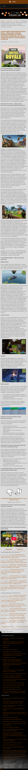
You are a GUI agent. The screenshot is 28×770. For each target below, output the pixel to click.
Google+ (2, 769)
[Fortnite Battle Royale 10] (14, 212)
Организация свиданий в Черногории (12, 689)
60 (25, 764)
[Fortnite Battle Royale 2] (14, 346)
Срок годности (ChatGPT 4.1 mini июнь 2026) (13, 682)
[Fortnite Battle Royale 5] (14, 411)
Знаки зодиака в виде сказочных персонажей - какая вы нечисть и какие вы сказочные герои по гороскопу (15, 714)
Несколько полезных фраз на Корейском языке (14, 754)
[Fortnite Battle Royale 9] (14, 141)
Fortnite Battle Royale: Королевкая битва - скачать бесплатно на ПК (14, 499)
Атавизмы (5, 647)
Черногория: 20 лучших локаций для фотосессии (14, 673)
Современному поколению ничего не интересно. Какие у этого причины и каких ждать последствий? (15, 664)
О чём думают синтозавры (9, 657)
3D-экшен (16, 21)
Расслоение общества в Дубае (10, 649)
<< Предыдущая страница (7, 626)
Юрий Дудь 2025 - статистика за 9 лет (12, 651)
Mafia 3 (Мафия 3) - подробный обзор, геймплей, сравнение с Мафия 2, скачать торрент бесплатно (14, 622)
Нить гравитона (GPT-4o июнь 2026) (11, 687)
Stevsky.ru (3, 21)
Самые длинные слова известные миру (12, 742)
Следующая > (20, 549)
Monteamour (6, 668)
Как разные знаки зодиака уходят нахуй (12, 719)
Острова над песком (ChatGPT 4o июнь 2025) (13, 685)
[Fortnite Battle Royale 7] (14, 375)
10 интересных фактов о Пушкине (11, 727)
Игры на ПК (9, 21)
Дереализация (6, 645)
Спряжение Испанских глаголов (10, 717)
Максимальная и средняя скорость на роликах (14, 721)
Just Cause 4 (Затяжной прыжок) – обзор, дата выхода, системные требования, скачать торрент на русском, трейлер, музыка (13, 556)
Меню (14, 1)
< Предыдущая (8, 549)
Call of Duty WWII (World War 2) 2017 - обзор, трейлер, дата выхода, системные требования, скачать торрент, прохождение (14, 610)
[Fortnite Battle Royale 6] (14, 277)
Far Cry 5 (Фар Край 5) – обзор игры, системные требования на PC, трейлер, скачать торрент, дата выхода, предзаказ (13, 600)
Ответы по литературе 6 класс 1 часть (12, 744)
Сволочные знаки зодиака (9, 759)
